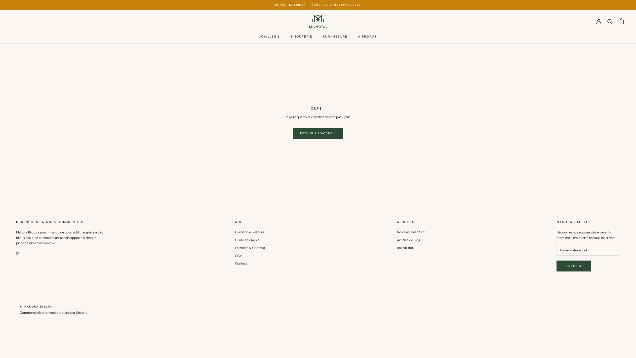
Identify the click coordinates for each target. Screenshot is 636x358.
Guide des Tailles (247, 240)
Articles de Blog (408, 240)
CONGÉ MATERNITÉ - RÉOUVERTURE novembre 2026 (318, 4)
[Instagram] (17, 253)
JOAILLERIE (269, 37)
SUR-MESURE (335, 37)
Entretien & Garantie (250, 248)
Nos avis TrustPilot (411, 232)
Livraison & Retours (249, 232)
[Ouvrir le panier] (621, 21)
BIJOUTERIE (302, 37)
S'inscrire (574, 266)
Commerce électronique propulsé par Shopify (53, 313)
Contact (241, 263)
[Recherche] (610, 21)
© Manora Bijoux (36, 306)
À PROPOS (367, 37)
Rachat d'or (405, 248)
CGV (238, 256)
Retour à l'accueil (318, 133)
